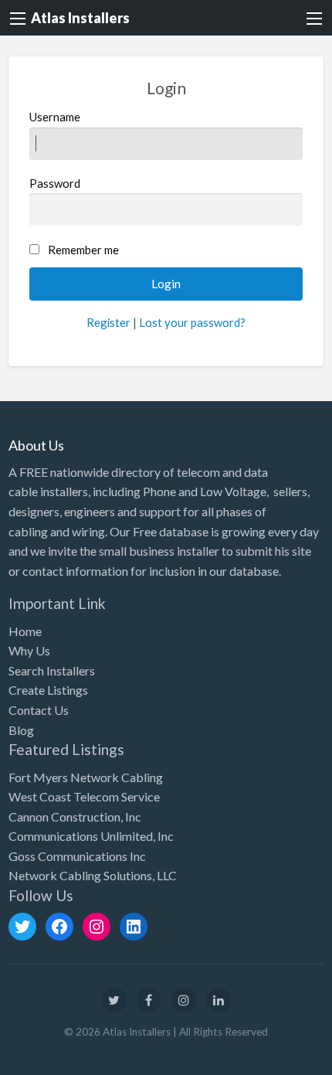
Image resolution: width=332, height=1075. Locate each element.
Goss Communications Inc (77, 856)
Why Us (29, 650)
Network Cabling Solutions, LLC (92, 875)
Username (54, 117)
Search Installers (51, 670)
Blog (21, 730)
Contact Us (38, 709)
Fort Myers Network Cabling (85, 777)
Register (108, 322)
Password (54, 183)
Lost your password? (192, 322)
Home (25, 631)
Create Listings (48, 689)
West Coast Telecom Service (84, 796)
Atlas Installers (80, 17)
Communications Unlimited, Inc (91, 835)
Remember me (83, 250)
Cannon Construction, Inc (74, 816)
